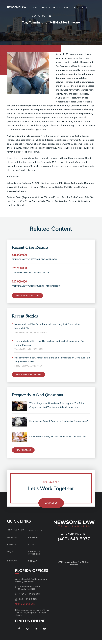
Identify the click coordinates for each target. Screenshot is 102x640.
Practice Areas (51, 7)
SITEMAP (32, 561)
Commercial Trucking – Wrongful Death (30, 273)
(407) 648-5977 (74, 539)
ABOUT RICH (34, 537)
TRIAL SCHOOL (35, 530)
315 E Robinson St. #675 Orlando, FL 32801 (29, 587)
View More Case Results (27, 296)
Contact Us (38, 16)
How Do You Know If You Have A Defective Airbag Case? (58, 421)
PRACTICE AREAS (16, 530)
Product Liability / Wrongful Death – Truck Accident (36, 286)
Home (35, 7)
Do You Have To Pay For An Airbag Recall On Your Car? (57, 436)
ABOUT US (12, 537)
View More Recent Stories (28, 375)
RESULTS (11, 544)
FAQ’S (10, 552)
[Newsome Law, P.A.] (17, 7)
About (66, 7)
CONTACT (12, 561)
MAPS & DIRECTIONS (25, 604)
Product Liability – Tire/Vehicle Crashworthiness (34, 259)
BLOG (31, 544)
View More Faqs (23, 450)
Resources (80, 7)
